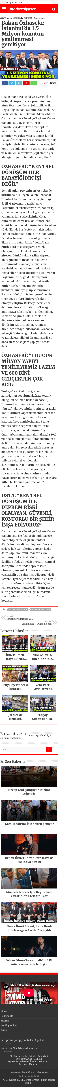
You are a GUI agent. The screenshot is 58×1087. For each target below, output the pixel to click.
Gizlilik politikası (9, 1025)
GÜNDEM (28, 18)
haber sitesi (42, 1072)
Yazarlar (5, 1020)
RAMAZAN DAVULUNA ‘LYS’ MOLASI (32, 1057)
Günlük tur (28, 1072)
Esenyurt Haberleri (29, 1064)
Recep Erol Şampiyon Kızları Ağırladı (22, 1040)
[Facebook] (23, 1076)
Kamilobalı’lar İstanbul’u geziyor (20, 1048)
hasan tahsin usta (18, 610)
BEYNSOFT (15, 1072)
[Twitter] (25, 1076)
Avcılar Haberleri (40, 1061)
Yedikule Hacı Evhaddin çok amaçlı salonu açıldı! (37, 622)
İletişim (4, 1030)
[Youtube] (31, 1076)
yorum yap (40, 18)
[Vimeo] (38, 1076)
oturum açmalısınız (10, 738)
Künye (4, 1011)
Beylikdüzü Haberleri (19, 1061)
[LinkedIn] (28, 1076)
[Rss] (20, 1076)
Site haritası (16, 1056)
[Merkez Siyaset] (21, 9)
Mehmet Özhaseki (41, 610)
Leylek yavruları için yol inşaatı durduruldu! (19, 617)
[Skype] (35, 1076)
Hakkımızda (7, 1016)
